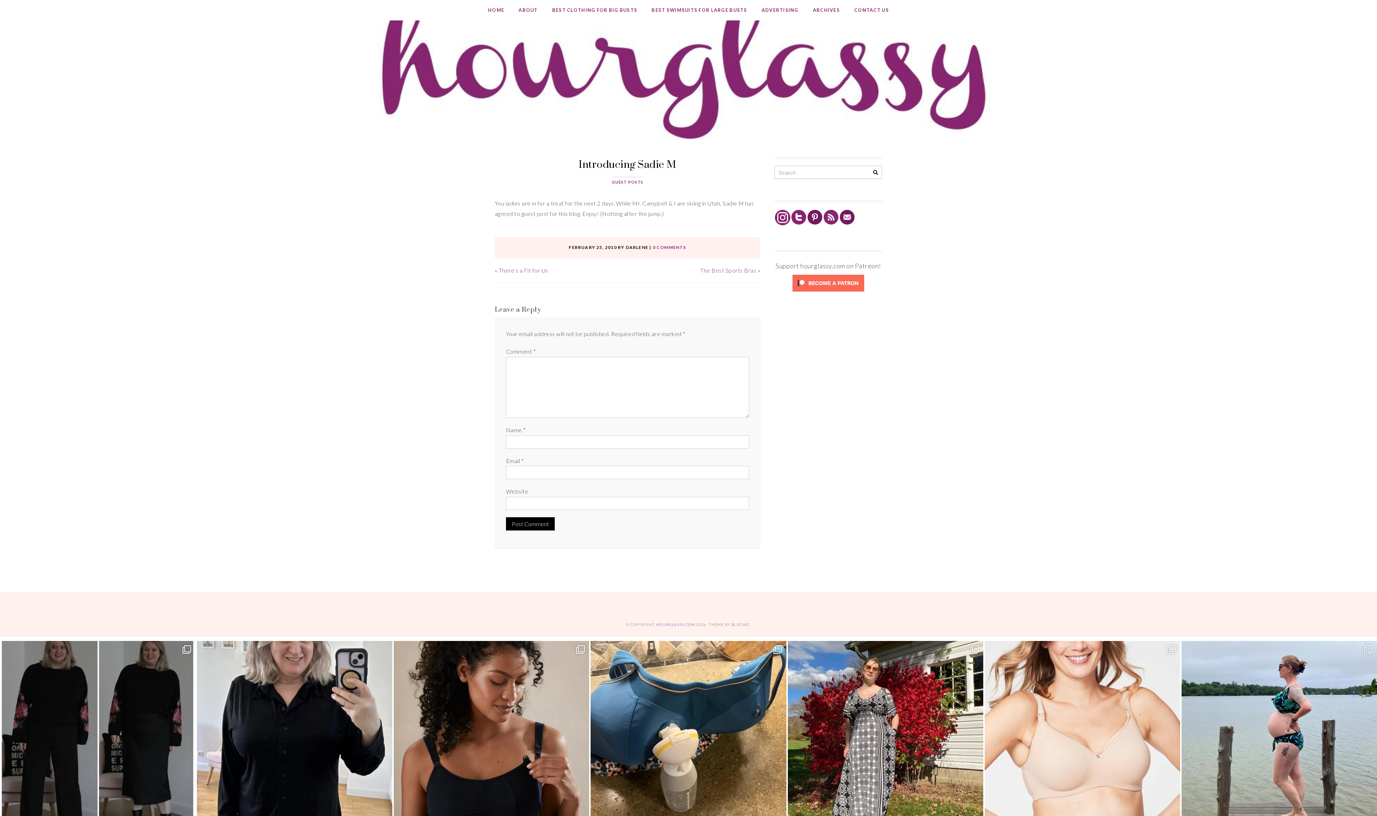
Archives (826, 10)
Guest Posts (627, 182)
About (528, 10)
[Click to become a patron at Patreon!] (828, 291)
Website (517, 491)
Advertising (780, 10)
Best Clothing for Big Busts (595, 10)
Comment (521, 351)
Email (515, 460)
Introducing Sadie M (627, 164)
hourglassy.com (675, 624)
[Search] (875, 172)
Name (516, 429)
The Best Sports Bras (728, 270)
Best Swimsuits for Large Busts (699, 10)
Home (496, 10)
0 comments (669, 247)
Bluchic (741, 624)
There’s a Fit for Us (523, 270)
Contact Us (871, 10)
